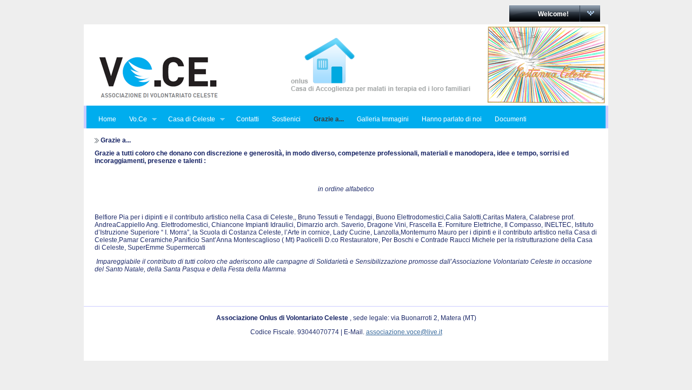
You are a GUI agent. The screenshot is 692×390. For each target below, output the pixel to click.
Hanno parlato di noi (452, 119)
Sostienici (286, 119)
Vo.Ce (135, 119)
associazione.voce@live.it (404, 332)
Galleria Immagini (383, 119)
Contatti (247, 119)
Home (107, 119)
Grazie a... (329, 119)
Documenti (511, 119)
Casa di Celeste (188, 119)
